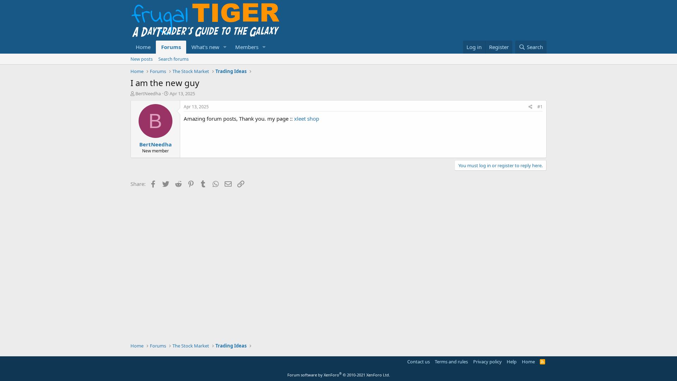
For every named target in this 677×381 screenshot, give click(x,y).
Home (143, 46)
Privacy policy (487, 361)
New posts (141, 59)
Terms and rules (451, 361)
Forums (171, 46)
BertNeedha (148, 93)
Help (512, 361)
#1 (540, 107)
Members (246, 46)
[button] (225, 47)
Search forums (173, 59)
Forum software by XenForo (338, 374)
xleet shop (306, 118)
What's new (205, 46)
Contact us (418, 361)
